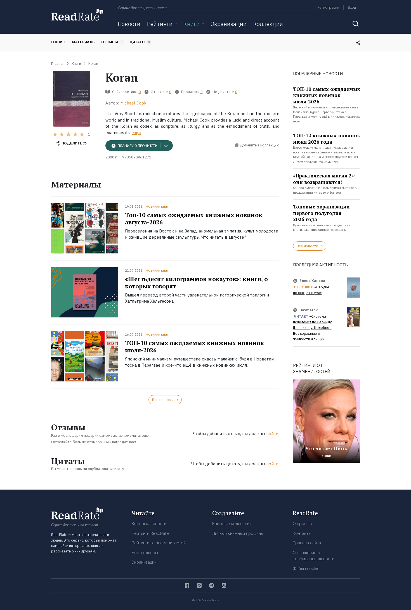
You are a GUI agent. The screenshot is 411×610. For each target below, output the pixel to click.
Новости (129, 24)
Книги (191, 24)
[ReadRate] (77, 15)
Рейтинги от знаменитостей (159, 542)
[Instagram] (199, 585)
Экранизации (229, 24)
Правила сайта (307, 542)
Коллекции (268, 24)
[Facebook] (187, 585)
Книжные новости (149, 523)
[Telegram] (211, 585)
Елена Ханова (312, 280)
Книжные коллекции (232, 523)
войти (272, 433)
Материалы (84, 42)
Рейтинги (160, 24)
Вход (352, 7)
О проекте (303, 523)
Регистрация (328, 7)
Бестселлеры (145, 552)
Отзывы (111, 42)
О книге (59, 42)
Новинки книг (157, 206)
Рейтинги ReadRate (150, 533)
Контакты (302, 533)
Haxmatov (308, 310)
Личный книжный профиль (237, 533)
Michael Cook (133, 103)
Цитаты (140, 42)
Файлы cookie (306, 568)
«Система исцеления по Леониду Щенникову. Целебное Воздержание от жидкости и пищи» (312, 328)
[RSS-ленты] (223, 585)
